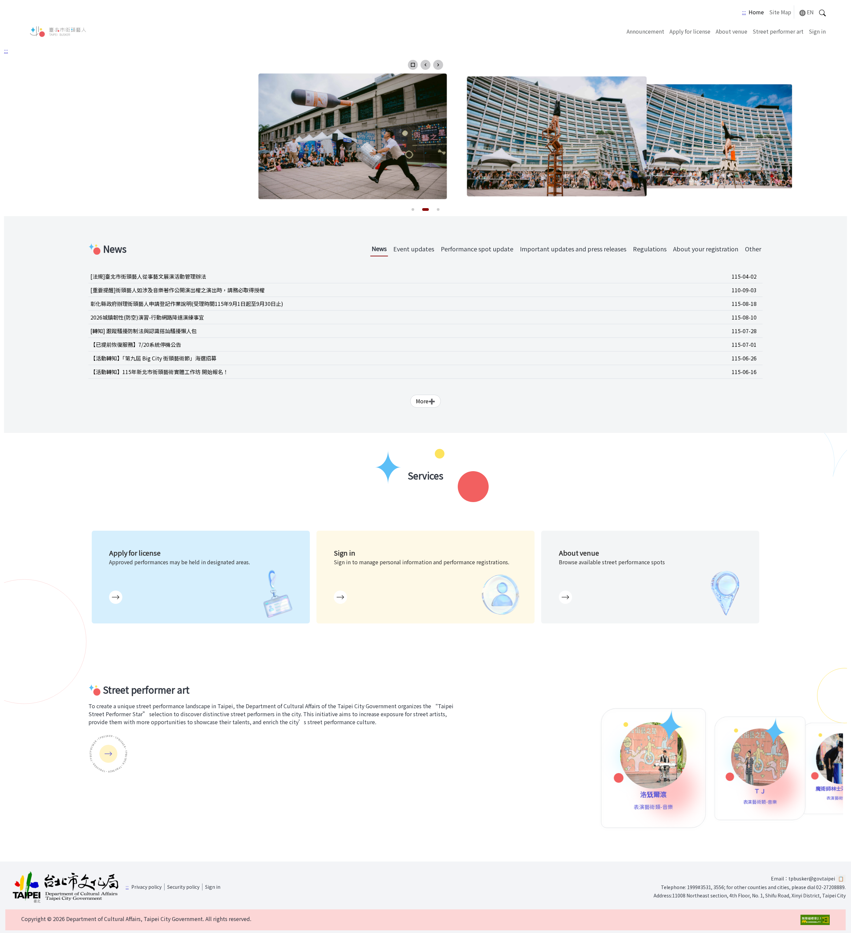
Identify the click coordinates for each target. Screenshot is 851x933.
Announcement (645, 31)
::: (744, 12)
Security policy (183, 886)
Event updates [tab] (413, 248)
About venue (731, 31)
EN (810, 12)
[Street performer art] (108, 754)
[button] (413, 65)
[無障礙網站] (815, 920)
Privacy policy (146, 886)
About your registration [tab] (705, 248)
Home (756, 12)
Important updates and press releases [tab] (573, 248)
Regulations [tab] (650, 248)
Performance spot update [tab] (477, 248)
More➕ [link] (425, 401)
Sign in (817, 31)
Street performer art (778, 31)
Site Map (780, 12)
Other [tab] (753, 248)
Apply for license (689, 31)
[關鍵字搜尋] (822, 12)
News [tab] (379, 248)
